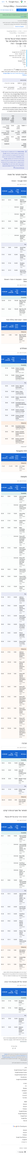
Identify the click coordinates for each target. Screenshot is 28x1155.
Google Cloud (24, 1116)
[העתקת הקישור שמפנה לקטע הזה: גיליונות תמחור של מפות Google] (19, 177)
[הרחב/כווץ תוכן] (21, 50)
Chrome (25, 1106)
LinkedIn (25, 1093)
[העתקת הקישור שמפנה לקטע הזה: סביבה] (20, 743)
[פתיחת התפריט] (25, 2)
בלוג (26, 1086)
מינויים (22, 16)
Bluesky (25, 1088)
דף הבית (25, 31)
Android (25, 1104)
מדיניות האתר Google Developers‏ (9, 1057)
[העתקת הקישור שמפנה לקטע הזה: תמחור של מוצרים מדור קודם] (25, 813)
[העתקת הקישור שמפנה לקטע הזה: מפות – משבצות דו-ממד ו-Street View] (21, 282)
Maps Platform (17, 2)
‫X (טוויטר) (24, 1095)
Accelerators (24, 1077)
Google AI (24, 1139)
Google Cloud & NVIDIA (21, 1079)
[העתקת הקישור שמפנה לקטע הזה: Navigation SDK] (14, 451)
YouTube (25, 1097)
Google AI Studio (23, 1111)
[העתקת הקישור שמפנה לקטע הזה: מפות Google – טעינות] (9, 181)
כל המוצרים (24, 1142)
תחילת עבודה (21, 10)
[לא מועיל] (17, 36)
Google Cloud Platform (21, 1137)
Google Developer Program (20, 1070)
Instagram (24, 1090)
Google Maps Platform (12, 31)
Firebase (25, 1109)
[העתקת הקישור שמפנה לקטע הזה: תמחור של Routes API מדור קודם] (2, 982)
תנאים (25, 1148)
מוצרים (20, 31)
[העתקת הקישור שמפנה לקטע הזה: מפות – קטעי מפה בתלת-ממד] (4, 320)
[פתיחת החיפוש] (6, 2)
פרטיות (21, 1148)
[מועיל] (19, 36)
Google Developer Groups (21, 1072)
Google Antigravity (22, 1113)
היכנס (3, 1)
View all (25, 1120)
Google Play (24, 1118)
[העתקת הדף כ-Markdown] (20, 46)
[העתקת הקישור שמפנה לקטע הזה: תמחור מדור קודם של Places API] (3, 817)
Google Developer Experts (21, 1074)
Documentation (21, 6)
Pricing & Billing (9, 6)
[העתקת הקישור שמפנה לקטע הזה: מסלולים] (18, 348)
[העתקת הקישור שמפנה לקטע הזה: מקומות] (19, 477)
